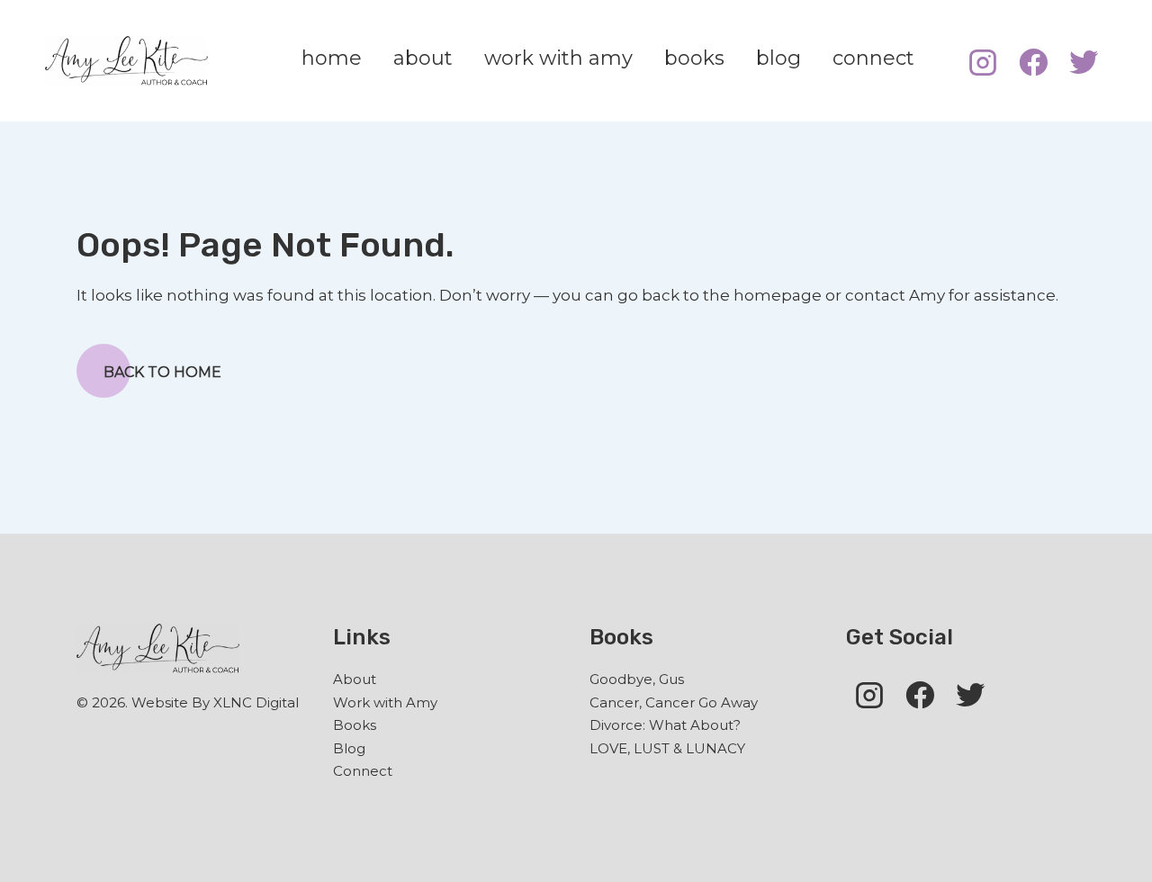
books (694, 58)
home (332, 58)
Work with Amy (385, 702)
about (423, 58)
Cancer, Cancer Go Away (674, 702)
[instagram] (982, 60)
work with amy (558, 58)
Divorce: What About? (665, 725)
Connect (362, 770)
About (354, 679)
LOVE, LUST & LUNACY (667, 748)
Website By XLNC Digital (215, 702)
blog (778, 58)
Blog (349, 748)
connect (873, 58)
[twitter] (1083, 60)
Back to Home (162, 372)
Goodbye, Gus (637, 679)
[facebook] (1033, 60)
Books (354, 725)
